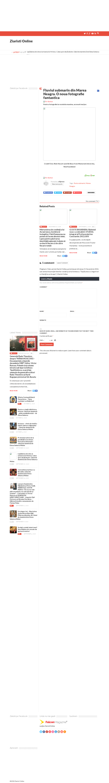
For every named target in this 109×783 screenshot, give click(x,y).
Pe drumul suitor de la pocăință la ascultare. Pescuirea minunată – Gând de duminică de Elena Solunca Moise (22, 441)
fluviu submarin (79, 183)
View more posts (57, 184)
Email (72, 311)
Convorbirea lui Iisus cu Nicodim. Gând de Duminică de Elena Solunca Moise (26, 472)
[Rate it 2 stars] (89, 192)
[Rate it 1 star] (88, 192)
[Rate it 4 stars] (92, 192)
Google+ (68, 192)
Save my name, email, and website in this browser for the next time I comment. (67, 332)
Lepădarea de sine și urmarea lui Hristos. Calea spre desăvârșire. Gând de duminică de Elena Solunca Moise (23, 457)
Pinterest (78, 192)
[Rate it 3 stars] (91, 192)
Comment (44, 287)
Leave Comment (62, 263)
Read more (43, 256)
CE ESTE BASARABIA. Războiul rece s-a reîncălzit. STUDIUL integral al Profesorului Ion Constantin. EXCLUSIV (82, 233)
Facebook (49, 192)
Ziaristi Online (21, 41)
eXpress (61, 181)
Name (42, 311)
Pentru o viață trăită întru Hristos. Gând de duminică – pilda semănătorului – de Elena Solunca (27, 412)
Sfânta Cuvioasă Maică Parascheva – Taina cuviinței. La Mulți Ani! (26, 399)
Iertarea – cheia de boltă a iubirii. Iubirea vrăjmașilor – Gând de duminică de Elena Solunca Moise (27, 426)
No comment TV (92, 201)
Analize (74, 226)
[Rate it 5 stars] (94, 192)
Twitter (59, 192)
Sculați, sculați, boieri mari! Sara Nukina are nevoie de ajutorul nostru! (27, 529)
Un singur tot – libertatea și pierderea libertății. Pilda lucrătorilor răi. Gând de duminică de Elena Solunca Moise (23, 515)
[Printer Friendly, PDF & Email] (89, 175)
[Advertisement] (54, 15)
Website (43, 320)
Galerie (44, 226)
